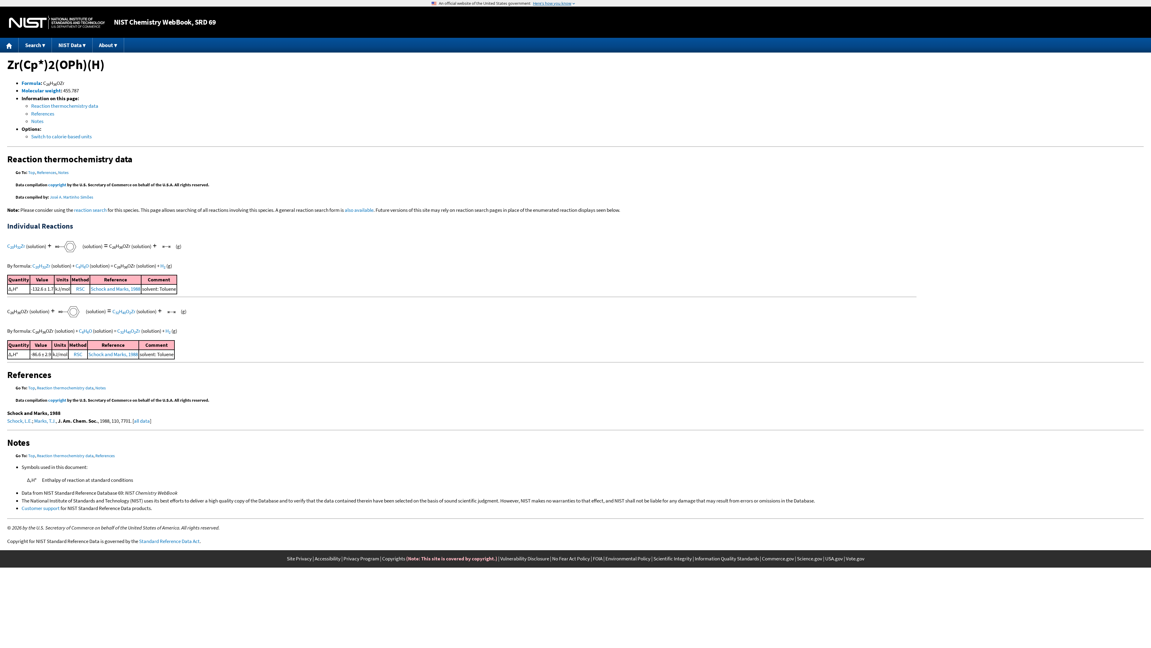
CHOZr (123, 311)
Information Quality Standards (727, 558)
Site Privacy (299, 558)
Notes (37, 121)
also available (359, 210)
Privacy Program (361, 558)
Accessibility (328, 558)
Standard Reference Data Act (169, 541)
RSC (80, 289)
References (42, 113)
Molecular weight (41, 90)
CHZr (16, 246)
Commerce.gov (778, 558)
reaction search (90, 210)
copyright (57, 185)
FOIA (597, 558)
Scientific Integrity (672, 558)
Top (31, 172)
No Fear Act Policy (571, 558)
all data (142, 421)
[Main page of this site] (9, 45)
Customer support (41, 508)
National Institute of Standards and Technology (57, 22)
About (106, 45)
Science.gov (809, 558)
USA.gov (834, 558)
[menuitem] (9, 45)
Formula (31, 83)
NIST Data (70, 45)
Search (33, 45)
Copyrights (393, 558)
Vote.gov (855, 558)
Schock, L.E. (19, 421)
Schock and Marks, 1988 (115, 289)
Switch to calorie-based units (61, 136)
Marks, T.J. (45, 421)
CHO (82, 265)
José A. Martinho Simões (71, 197)
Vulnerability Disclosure (524, 558)
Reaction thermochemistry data (64, 106)
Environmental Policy (627, 558)
